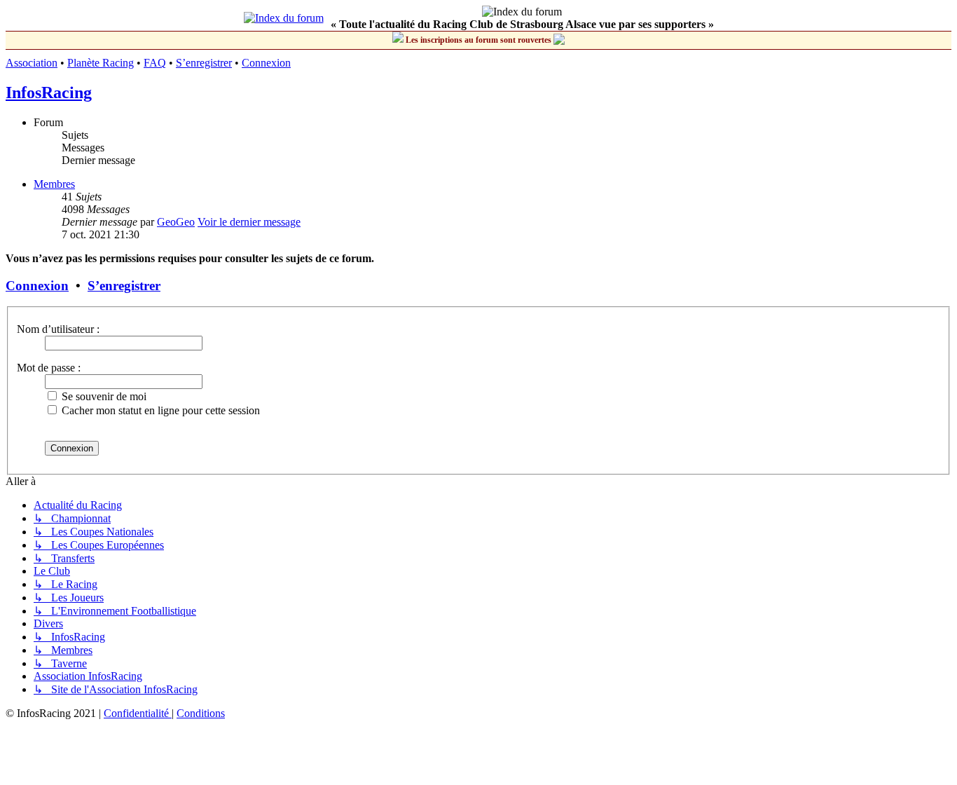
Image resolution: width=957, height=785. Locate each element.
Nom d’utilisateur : (58, 329)
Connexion (266, 63)
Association (31, 63)
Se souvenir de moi (102, 396)
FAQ (155, 63)
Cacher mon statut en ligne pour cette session (159, 410)
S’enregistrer (204, 63)
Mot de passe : (49, 368)
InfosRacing (49, 92)
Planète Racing (100, 63)
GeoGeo (176, 222)
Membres (54, 184)
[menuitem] (138, 713)
